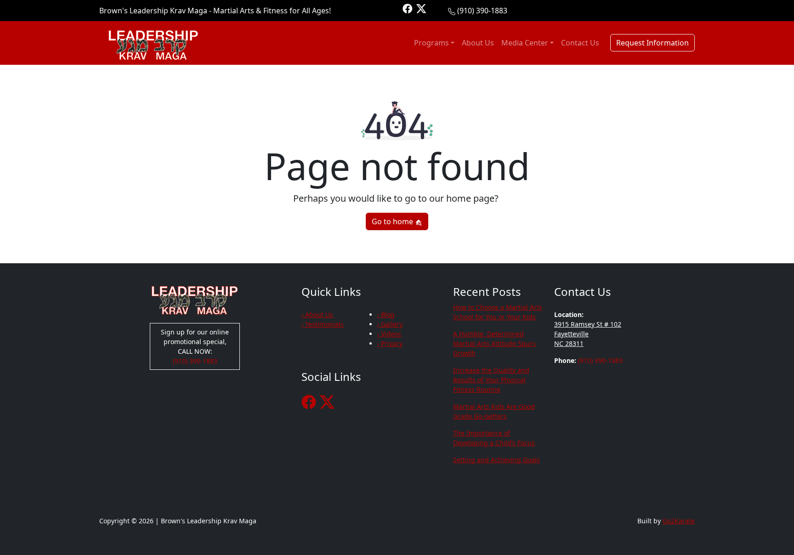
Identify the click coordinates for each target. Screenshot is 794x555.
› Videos (389, 333)
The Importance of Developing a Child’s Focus (494, 438)
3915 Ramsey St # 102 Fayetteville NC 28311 (587, 334)
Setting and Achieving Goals (496, 459)
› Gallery (390, 324)
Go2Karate (679, 520)
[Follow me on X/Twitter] (421, 8)
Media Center (524, 43)
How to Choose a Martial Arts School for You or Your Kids (497, 312)
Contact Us (580, 43)
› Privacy (390, 343)
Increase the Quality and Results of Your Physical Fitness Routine (491, 380)
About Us (478, 43)
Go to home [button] (393, 221)
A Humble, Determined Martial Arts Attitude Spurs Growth (494, 343)
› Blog (386, 314)
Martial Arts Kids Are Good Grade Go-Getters (494, 411)
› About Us (317, 314)
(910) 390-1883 (482, 11)
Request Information (652, 43)
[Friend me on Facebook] (408, 8)
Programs (431, 43)
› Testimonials (322, 324)
